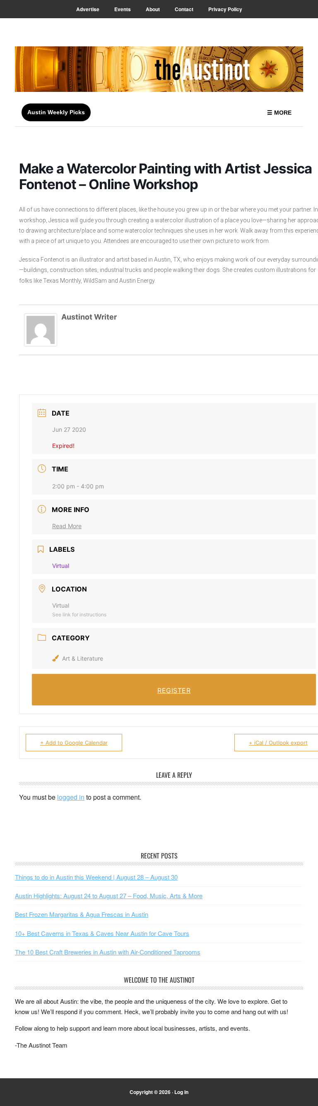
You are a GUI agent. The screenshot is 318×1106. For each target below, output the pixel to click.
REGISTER (173, 690)
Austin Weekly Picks (56, 112)
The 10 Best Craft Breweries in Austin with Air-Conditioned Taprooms (107, 951)
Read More (67, 525)
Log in (181, 1092)
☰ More (279, 112)
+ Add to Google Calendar (74, 742)
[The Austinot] (159, 69)
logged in (70, 797)
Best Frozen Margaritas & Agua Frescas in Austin (81, 914)
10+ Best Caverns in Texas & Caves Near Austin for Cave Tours (102, 933)
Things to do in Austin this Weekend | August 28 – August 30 (96, 877)
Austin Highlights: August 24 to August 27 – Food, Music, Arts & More (108, 895)
